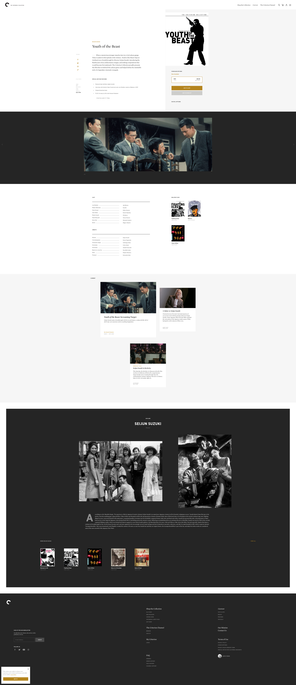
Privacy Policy (222, 642)
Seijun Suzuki (96, 41)
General (148, 658)
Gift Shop (149, 621)
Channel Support (151, 666)
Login (148, 642)
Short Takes (165, 327)
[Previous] (2, 144)
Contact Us (222, 630)
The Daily (220, 619)
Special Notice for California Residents (230, 649)
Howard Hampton (110, 332)
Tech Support (150, 663)
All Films (149, 612)
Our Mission (223, 627)
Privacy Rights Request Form (226, 647)
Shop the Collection (243, 5)
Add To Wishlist (186, 93)
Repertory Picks (137, 366)
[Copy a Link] (77, 70)
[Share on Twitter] (77, 63)
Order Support (150, 661)
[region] (15, 675)
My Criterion (151, 639)
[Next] (293, 144)
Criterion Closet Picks (153, 619)
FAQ (148, 655)
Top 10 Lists (221, 612)
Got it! (16, 679)
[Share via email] (78, 66)
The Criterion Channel (267, 5)
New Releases (150, 614)
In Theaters (136, 383)
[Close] (28, 669)
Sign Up (148, 633)
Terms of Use (223, 639)
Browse (148, 631)
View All (253, 541)
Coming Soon (150, 617)
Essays (105, 333)
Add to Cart (187, 88)
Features (220, 617)
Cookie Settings (222, 645)
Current (255, 5)
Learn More (13, 674)
